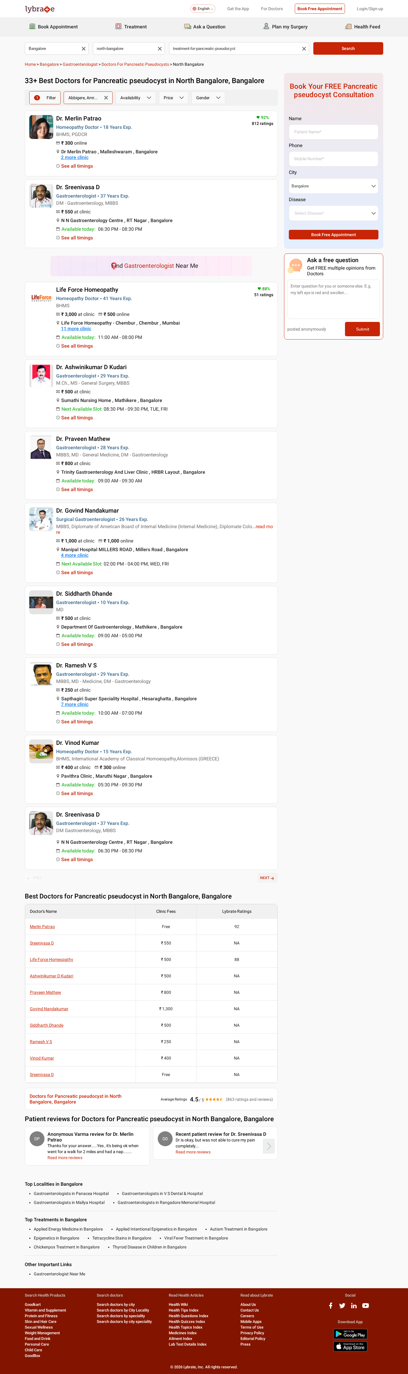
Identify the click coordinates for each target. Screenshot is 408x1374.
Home (30, 64)
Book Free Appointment (319, 8)
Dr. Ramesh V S (76, 665)
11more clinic (76, 328)
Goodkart (33, 1304)
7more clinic (74, 704)
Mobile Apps (251, 1321)
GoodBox (32, 1355)
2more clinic (74, 157)
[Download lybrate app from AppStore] (350, 1350)
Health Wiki (178, 1304)
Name (295, 118)
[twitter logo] (342, 1308)
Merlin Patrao (42, 926)
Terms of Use (251, 1327)
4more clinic (74, 555)
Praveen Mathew (45, 992)
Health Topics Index (186, 1327)
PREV (37, 878)
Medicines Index (183, 1333)
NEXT (264, 878)
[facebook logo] (330, 1308)
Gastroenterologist (80, 64)
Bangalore (49, 64)
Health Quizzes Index (187, 1321)
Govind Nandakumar (49, 1008)
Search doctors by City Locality (123, 1310)
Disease (297, 199)
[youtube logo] (365, 1308)
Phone (295, 145)
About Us (248, 1304)
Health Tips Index (184, 1310)
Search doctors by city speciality (124, 1321)
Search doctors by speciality (121, 1316)
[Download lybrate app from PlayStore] (350, 1338)
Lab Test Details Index (188, 1344)
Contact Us (249, 1310)
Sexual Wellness (39, 1327)
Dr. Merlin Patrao (78, 118)
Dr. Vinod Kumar (77, 742)
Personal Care (37, 1344)
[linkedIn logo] (354, 1308)
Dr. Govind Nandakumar (87, 510)
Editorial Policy (252, 1338)
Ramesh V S (41, 1041)
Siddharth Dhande (46, 1025)
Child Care (33, 1350)
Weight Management (42, 1333)
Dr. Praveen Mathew (83, 438)
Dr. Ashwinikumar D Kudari (91, 367)
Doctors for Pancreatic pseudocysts (135, 64)
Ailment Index (180, 1338)
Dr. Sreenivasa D (78, 187)
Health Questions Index (188, 1316)
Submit (362, 329)
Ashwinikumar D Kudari (51, 975)
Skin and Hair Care (40, 1321)
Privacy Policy (252, 1333)
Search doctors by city (116, 1304)
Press (245, 1344)
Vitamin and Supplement (45, 1310)
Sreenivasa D (42, 943)
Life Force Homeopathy (87, 289)
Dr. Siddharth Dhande (84, 593)
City (293, 172)
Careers (247, 1316)
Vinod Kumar (42, 1058)
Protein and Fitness (41, 1316)
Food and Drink (37, 1338)
